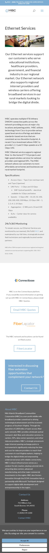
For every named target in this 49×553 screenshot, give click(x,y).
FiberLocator (24, 348)
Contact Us (30, 387)
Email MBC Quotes (24, 309)
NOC (37, 231)
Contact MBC (24, 518)
